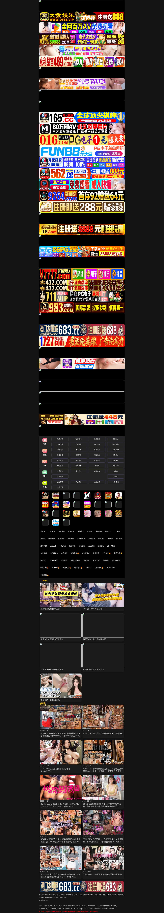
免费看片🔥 (75, 553)
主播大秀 (43, 546)
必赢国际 (61, 538)
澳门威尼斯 (116, 560)
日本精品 (78, 444)
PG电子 (89, 531)
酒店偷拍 (119, 538)
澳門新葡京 (54, 553)
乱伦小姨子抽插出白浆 (50, 699)
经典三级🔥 (44, 568)
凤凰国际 (71, 538)
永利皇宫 (64, 553)
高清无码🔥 (99, 568)
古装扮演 (60, 460)
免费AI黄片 (111, 568)
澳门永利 (81, 531)
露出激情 (78, 471)
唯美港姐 (97, 450)
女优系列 (78, 460)
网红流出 (97, 455)
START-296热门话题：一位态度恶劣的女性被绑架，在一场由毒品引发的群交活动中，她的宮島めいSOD (103, 841)
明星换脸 (78, 466)
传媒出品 (60, 476)
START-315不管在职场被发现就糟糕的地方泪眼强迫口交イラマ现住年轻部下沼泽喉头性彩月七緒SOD (61, 841)
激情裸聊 (96, 553)
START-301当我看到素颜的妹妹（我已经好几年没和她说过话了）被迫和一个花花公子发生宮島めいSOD (103, 771)
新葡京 (42, 538)
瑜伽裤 (97, 466)
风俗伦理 (116, 482)
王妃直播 (53, 546)
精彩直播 (101, 538)
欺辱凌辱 (60, 455)
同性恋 (115, 476)
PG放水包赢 (81, 538)
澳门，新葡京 (75, 560)
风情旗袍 (60, 466)
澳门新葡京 (111, 546)
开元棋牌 (61, 531)
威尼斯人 (43, 531)
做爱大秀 (96, 560)
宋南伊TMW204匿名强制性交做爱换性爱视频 (102, 874)
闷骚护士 (116, 466)
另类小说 (60, 487)
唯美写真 (97, 471)
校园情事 (78, 482)
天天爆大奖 (54, 560)
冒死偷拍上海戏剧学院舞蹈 (94, 639)
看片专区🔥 (78, 568)
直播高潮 (92, 538)
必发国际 (101, 546)
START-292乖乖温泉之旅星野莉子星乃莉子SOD (103, 733)
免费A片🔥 (56, 568)
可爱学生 (97, 460)
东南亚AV (116, 450)
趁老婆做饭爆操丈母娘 (50, 609)
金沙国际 (64, 560)
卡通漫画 (60, 471)
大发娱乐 (43, 553)
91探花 (78, 455)
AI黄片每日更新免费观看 (93, 669)
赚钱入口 (89, 568)
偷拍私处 (72, 546)
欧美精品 (97, 439)
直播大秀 (106, 560)
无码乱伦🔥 (118, 553)
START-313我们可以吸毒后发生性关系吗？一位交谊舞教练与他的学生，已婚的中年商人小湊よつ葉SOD (61, 736)
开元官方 (43, 560)
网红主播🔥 (44, 575)
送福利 (118, 531)
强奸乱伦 (78, 439)
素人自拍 (116, 444)
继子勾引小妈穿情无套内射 (52, 639)
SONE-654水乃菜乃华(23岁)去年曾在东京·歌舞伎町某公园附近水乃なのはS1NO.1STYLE (60, 875)
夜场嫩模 (91, 546)
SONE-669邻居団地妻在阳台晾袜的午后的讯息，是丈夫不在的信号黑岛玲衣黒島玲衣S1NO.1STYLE (102, 806)
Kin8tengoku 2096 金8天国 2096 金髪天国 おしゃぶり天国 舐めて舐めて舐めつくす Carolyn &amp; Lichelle (60, 806)
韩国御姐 (78, 450)
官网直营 (71, 531)
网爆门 (115, 471)
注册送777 (109, 531)
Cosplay (97, 444)
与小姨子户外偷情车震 (92, 609)
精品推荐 (60, 439)
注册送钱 (99, 531)
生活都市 (60, 482)
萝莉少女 (116, 439)
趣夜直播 (82, 546)
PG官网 (52, 531)
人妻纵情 (97, 482)
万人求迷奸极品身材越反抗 (52, 669)
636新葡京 (86, 553)
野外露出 (116, 455)
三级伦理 (60, 444)
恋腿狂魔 (116, 460)
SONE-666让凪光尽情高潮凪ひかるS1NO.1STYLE (56, 769)
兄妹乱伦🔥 (67, 568)
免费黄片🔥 (106, 553)
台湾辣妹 (60, 450)
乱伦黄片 (63, 546)
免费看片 (86, 560)
